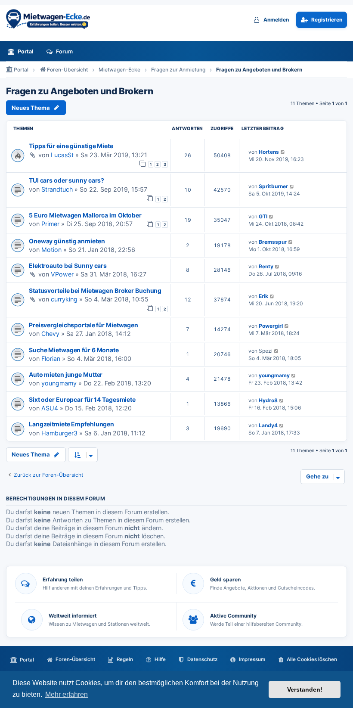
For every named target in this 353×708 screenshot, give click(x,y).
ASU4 (49, 408)
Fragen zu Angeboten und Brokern (79, 91)
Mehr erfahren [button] (66, 694)
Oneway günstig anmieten (67, 241)
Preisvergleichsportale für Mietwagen (83, 325)
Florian (50, 358)
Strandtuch (57, 189)
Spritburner (273, 186)
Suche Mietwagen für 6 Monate (74, 350)
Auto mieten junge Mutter (65, 374)
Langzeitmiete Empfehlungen (71, 424)
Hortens (269, 152)
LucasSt (62, 154)
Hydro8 (268, 400)
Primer (50, 223)
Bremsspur (273, 242)
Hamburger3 (59, 433)
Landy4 (268, 425)
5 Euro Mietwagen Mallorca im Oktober (85, 215)
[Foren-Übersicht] (51, 19)
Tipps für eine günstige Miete (71, 145)
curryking (64, 299)
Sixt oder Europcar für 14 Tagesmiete (82, 399)
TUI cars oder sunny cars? (66, 180)
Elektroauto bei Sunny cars (68, 265)
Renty (266, 266)
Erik (263, 296)
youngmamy (59, 383)
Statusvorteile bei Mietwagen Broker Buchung (95, 290)
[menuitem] (23, 51)
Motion (51, 249)
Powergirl (271, 326)
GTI (263, 216)
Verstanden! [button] (304, 689)
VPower (62, 274)
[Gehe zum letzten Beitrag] (283, 151)
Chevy (50, 333)
